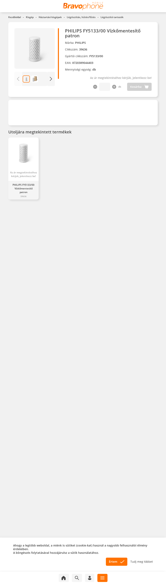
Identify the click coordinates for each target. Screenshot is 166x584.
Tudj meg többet (141, 562)
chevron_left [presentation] (18, 79)
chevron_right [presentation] (51, 79)
